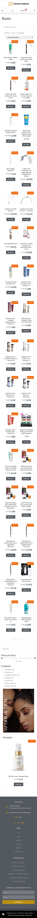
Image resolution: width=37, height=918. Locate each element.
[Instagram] (18, 823)
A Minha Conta (18, 851)
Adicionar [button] (11, 68)
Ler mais (26, 145)
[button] (2, 10)
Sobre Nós (18, 840)
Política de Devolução (18, 866)
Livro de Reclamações (18, 881)
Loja (18, 833)
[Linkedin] (22, 823)
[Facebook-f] (14, 823)
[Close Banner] (35, 912)
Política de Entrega (18, 870)
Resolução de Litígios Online (18, 878)
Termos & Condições (18, 862)
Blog (18, 836)
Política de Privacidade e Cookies (18, 874)
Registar (18, 848)
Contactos (18, 844)
